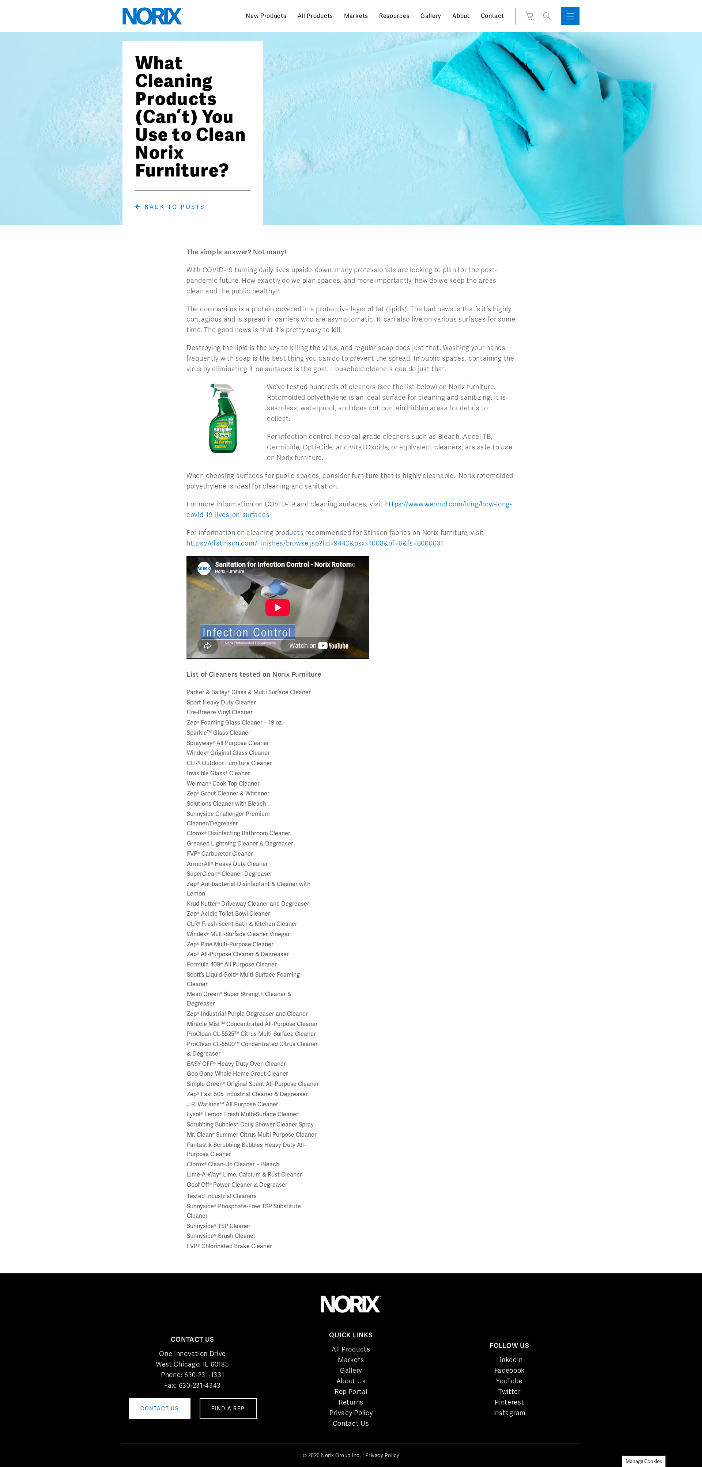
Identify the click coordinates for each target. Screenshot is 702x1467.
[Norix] (152, 16)
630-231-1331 (204, 1375)
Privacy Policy (351, 1413)
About (461, 16)
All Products (315, 16)
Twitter (509, 1391)
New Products (266, 16)
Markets (356, 16)
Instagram (509, 1413)
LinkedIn (509, 1360)
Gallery (430, 16)
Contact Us (351, 1423)
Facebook (509, 1370)
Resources (394, 16)
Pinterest (509, 1402)
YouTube (509, 1381)
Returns (351, 1402)
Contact (492, 16)
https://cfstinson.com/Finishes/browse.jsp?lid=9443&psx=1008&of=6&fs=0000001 (315, 543)
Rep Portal (351, 1391)
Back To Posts (173, 207)
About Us (351, 1381)
